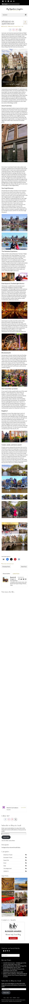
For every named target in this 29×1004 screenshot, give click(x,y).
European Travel (17, 26)
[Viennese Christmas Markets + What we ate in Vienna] (14, 604)
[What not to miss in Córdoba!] (14, 711)
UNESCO (6, 871)
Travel (13, 563)
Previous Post (6, 566)
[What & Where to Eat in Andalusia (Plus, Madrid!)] (14, 744)
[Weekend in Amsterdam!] (21, 897)
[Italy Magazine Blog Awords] (13, 931)
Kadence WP (19, 1001)
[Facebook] (3, 1)
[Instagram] (5, 1)
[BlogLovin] (14, 1)
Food (4, 863)
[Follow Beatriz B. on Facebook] (19, 579)
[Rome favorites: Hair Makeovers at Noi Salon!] (21, 910)
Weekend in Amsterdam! (9, 972)
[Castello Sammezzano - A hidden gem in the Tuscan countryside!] (8, 884)
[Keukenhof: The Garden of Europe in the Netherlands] (14, 638)
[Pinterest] (8, 1)
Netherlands (9, 563)
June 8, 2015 (23, 807)
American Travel (7, 854)
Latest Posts (16, 573)
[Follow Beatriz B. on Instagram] (26, 579)
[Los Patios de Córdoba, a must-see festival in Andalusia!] (14, 778)
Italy (4, 865)
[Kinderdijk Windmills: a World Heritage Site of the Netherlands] (21, 884)
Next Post (24, 566)
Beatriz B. (5, 26)
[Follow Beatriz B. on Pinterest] (23, 579)
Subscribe (6, 837)
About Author (6, 573)
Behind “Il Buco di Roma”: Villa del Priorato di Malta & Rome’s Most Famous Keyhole (15, 974)
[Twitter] (11, 1)
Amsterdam (4, 563)
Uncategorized (7, 868)
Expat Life (6, 860)
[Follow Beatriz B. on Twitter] (21, 579)
